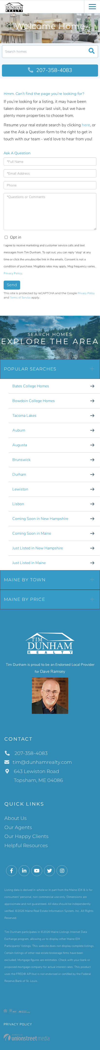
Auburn (18, 430)
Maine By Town (25, 579)
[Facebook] (11, 871)
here (86, 125)
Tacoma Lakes (24, 415)
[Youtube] (37, 871)
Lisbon (18, 504)
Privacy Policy (13, 273)
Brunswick (21, 459)
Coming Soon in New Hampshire (40, 518)
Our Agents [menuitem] (18, 827)
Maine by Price (24, 599)
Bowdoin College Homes (33, 401)
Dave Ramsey (52, 671)
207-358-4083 (53, 70)
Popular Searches (30, 369)
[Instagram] (62, 871)
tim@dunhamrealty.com (42, 762)
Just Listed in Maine (29, 563)
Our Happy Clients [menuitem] (26, 836)
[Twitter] (49, 871)
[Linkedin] (24, 871)
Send (12, 285)
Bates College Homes (30, 386)
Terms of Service (20, 297)
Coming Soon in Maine (31, 533)
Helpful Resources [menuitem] (26, 845)
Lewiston (20, 489)
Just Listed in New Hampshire (37, 548)
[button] (92, 51)
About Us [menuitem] (15, 818)
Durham (19, 474)
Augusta (19, 445)
